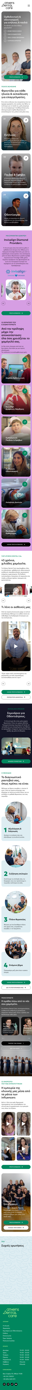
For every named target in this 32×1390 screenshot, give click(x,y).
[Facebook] (8, 1384)
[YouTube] (16, 1384)
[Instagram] (4, 1384)
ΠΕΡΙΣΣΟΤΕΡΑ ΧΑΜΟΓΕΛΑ (15, 697)
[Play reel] (8, 1124)
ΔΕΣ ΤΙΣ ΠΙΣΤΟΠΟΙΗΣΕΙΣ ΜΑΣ (14, 987)
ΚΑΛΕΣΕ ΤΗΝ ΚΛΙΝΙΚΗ (14, 1227)
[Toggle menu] (29, 5)
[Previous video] (3, 601)
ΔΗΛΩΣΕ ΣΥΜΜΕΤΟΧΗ (15, 761)
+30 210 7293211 (8, 1376)
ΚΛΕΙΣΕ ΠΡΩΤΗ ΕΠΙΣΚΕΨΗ (15, 544)
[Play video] (16, 590)
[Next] (29, 303)
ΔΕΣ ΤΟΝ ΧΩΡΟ (15, 1048)
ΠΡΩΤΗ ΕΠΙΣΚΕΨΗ (14, 77)
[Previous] (3, 303)
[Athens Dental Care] (11, 1313)
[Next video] (29, 601)
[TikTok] (12, 1384)
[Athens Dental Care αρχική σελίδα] (7, 5)
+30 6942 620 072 (9, 1379)
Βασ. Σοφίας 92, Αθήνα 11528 (12, 1374)
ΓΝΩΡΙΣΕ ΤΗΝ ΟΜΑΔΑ (15, 1043)
